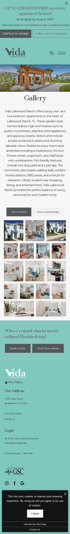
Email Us (10, 419)
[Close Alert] (66, 4)
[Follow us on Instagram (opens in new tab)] (7, 483)
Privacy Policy (13, 453)
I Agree (35, 513)
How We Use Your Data (35, 524)
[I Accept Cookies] (65, 494)
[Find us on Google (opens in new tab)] (22, 483)
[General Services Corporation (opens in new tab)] (14, 471)
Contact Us (35, 529)
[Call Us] (51, 53)
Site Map (28, 453)
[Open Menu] (61, 53)
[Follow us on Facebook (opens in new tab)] (14, 483)
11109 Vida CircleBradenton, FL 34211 (16, 401)
